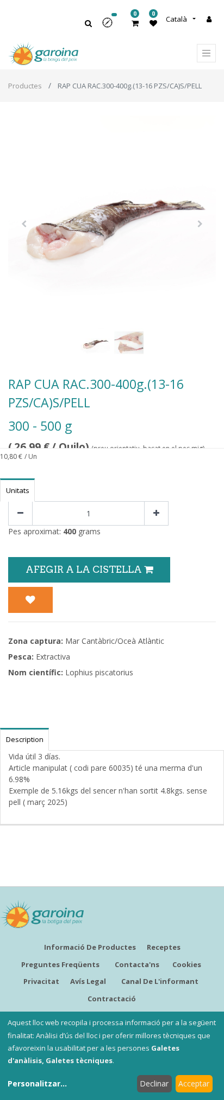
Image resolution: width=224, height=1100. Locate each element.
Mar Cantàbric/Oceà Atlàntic (114, 641)
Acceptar (193, 1083)
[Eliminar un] (20, 513)
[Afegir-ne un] (156, 513)
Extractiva (53, 656)
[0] (135, 23)
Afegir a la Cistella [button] (85, 569)
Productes (25, 86)
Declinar (154, 1083)
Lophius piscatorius (99, 672)
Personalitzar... (37, 1083)
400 (69, 531)
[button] (111, 26)
